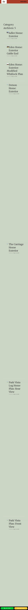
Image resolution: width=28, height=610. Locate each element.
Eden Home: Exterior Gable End (15, 50)
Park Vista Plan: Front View (15, 523)
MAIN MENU (23, 1)
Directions (21, 608)
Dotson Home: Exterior (13, 88)
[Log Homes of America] (4, 1)
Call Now (7, 608)
